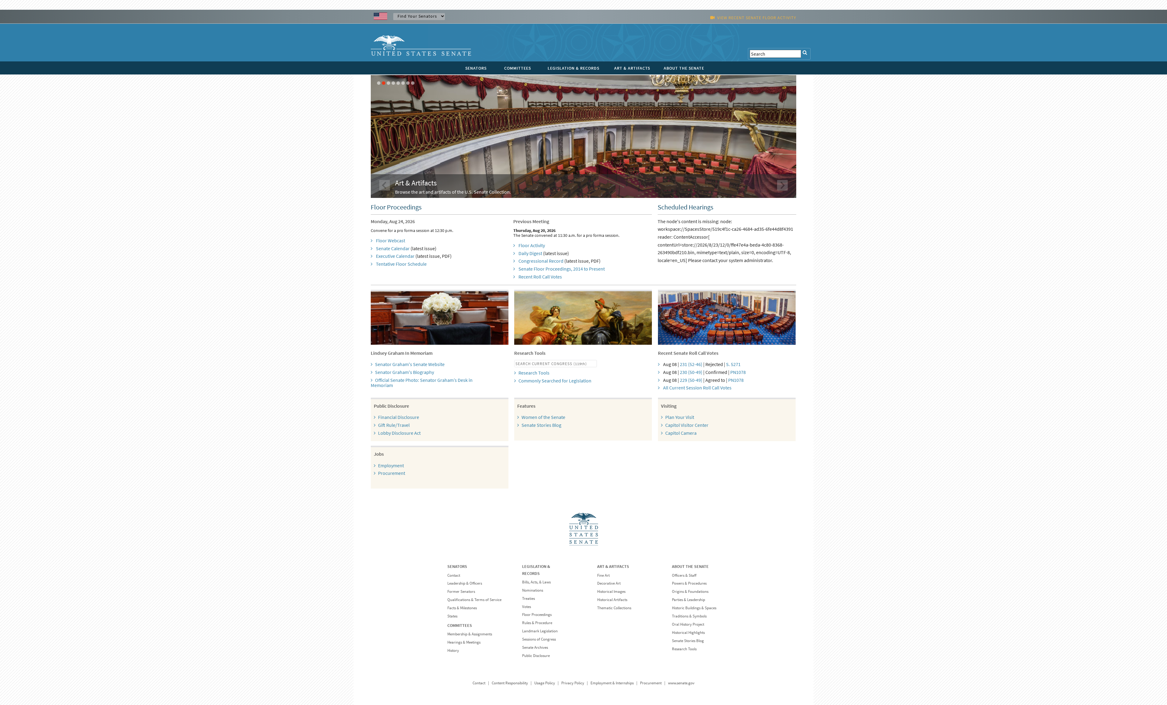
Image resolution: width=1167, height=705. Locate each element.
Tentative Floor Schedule (401, 264)
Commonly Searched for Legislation (554, 381)
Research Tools (533, 373)
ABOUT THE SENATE (684, 68)
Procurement (391, 473)
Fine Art (603, 575)
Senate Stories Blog (541, 425)
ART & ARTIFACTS (632, 68)
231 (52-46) (691, 364)
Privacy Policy (572, 683)
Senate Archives (535, 647)
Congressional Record (540, 261)
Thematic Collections (614, 607)
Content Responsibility (510, 683)
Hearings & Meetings (463, 642)
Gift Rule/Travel (394, 425)
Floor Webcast (390, 240)
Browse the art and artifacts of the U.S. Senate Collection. (453, 192)
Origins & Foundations (690, 591)
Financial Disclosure (398, 417)
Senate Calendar (393, 248)
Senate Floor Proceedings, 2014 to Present (561, 269)
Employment (391, 465)
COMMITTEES (517, 68)
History (453, 650)
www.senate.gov (681, 683)
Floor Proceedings (537, 614)
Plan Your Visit (679, 417)
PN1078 (738, 372)
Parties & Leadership (688, 599)
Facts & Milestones (462, 607)
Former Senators (461, 591)
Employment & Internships (612, 683)
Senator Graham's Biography (404, 372)
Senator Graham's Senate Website (410, 364)
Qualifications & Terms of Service (474, 599)
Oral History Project (688, 624)
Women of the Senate (543, 417)
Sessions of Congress (539, 639)
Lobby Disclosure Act (399, 433)
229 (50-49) (691, 380)
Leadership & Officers (464, 583)
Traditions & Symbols (689, 616)
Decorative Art (609, 583)
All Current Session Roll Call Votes (697, 388)
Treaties (528, 598)
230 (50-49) (691, 372)
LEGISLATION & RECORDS (573, 68)
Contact (453, 575)
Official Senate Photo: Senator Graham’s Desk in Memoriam (422, 383)
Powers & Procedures (689, 583)
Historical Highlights (688, 632)
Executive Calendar (395, 256)
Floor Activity (531, 245)
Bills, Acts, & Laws (536, 582)
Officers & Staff (684, 575)
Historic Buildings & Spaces (694, 607)
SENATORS (476, 68)
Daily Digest (530, 253)
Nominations (532, 590)
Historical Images (611, 591)
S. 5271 (733, 364)
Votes (526, 606)
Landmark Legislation (540, 631)
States (452, 616)
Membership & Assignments (469, 634)
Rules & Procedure (537, 622)
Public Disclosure (536, 655)
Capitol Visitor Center (686, 425)
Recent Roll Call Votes (540, 277)
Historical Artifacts (612, 599)
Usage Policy (544, 683)
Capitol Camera (681, 433)
